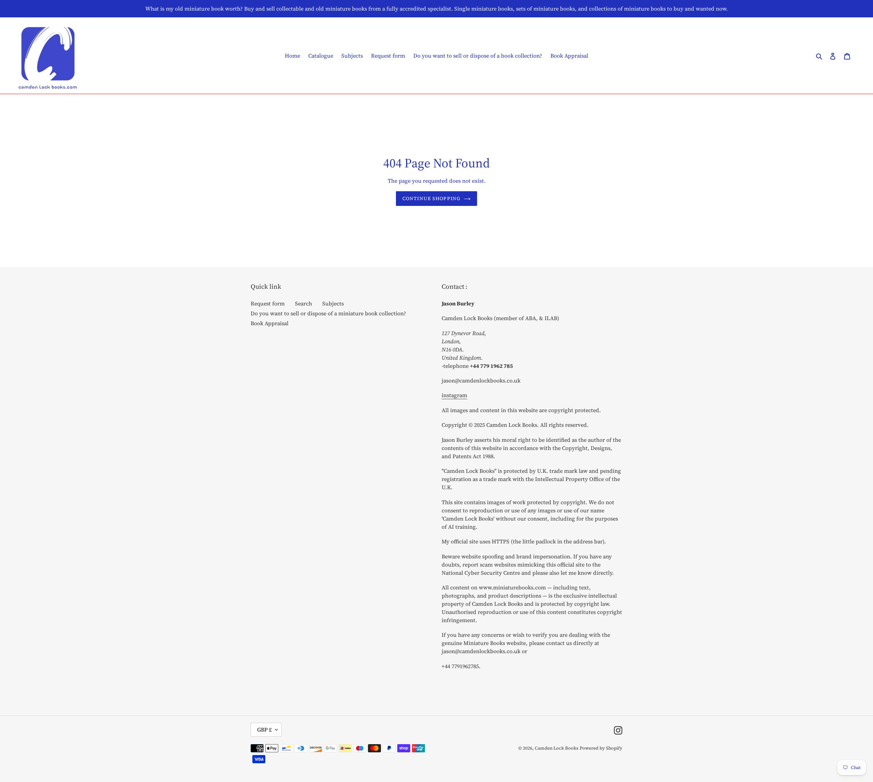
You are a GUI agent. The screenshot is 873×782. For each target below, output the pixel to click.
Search (303, 303)
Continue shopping (431, 198)
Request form (268, 303)
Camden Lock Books (556, 748)
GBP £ (264, 729)
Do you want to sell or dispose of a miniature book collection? (328, 313)
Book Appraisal (269, 323)
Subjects (333, 303)
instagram (454, 395)
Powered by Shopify (601, 748)
